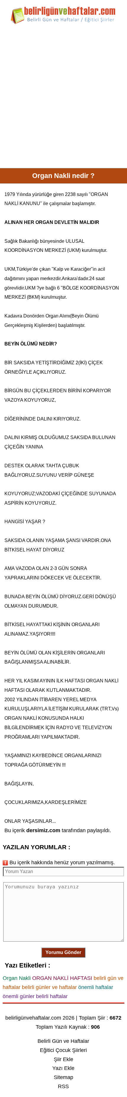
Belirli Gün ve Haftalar (63, 1041)
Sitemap (63, 1077)
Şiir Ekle (63, 1059)
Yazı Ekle (63, 1068)
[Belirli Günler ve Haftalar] (63, 23)
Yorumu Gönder (63, 952)
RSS (63, 1086)
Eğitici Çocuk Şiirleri (63, 1050)
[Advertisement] (63, 98)
